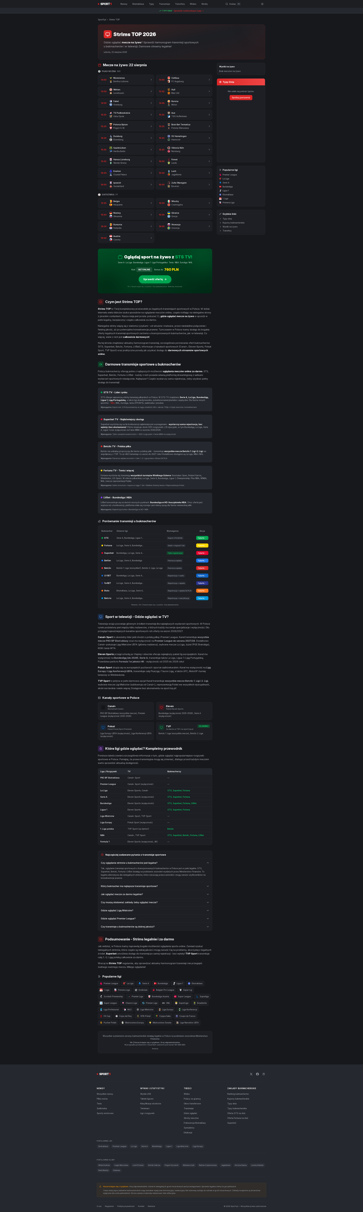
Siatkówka (102, 1108)
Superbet (231, 1123)
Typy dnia (227, 218)
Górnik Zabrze (154, 1165)
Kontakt (141, 1206)
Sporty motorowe (105, 1113)
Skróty (204, 4)
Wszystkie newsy (105, 1094)
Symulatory (189, 1127)
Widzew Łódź (188, 1165)
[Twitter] (251, 1074)
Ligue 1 (226, 190)
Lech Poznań (138, 1165)
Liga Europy (198, 1146)
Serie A (226, 182)
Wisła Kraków (104, 1165)
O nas (99, 1206)
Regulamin (109, 1206)
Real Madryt (103, 1170)
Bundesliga (228, 186)
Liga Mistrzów (182, 1146)
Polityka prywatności (126, 1206)
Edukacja (188, 1132)
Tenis (99, 1103)
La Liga (226, 178)
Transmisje (164, 4)
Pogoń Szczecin (171, 1165)
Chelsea (116, 1170)
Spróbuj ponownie (241, 97)
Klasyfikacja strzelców (150, 1103)
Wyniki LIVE (145, 1094)
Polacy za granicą (192, 1099)
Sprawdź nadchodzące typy (187, 11)
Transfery (180, 4)
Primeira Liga (228, 202)
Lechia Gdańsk (257, 1165)
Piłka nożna (102, 1099)
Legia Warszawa (121, 1165)
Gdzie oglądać (190, 1113)
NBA (113, 403)
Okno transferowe (192, 1103)
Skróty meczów (191, 1118)
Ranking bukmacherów (238, 1094)
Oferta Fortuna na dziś (237, 1118)
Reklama (151, 1206)
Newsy (123, 4)
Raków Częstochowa (208, 1165)
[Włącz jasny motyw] (262, 4)
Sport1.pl (102, 19)
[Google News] (263, 1074)
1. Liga (225, 198)
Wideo (193, 4)
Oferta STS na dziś (236, 1113)
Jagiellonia (225, 1165)
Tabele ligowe (146, 1099)
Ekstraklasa (138, 4)
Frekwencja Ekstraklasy (195, 1123)
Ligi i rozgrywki (147, 1113)
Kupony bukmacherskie (234, 222)
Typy (151, 4)
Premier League (230, 174)
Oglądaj (201, 538)
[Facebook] (257, 1074)
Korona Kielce (241, 1165)
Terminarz (144, 1108)
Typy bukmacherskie (237, 1108)
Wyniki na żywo (230, 226)
